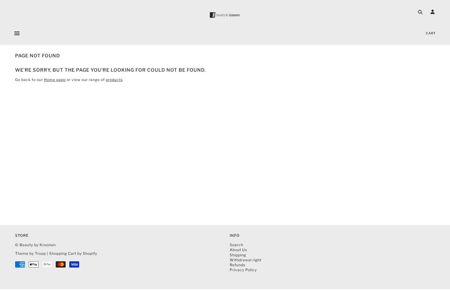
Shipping (238, 255)
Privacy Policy (243, 270)
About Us (238, 249)
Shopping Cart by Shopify (73, 253)
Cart (431, 33)
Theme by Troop (30, 253)
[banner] (225, 15)
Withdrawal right (245, 260)
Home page (55, 79)
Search (236, 245)
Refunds (237, 265)
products (114, 79)
